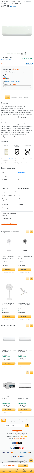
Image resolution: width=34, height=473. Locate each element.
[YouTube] (22, 448)
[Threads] (18, 448)
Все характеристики (9, 223)
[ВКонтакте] (11, 448)
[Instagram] (20, 448)
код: (13, 6)
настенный (20, 176)
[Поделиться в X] (19, 443)
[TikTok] (16, 448)
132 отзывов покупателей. (19, 438)
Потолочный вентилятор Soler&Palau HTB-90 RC (24, 304)
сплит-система (21, 172)
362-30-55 (17, 430)
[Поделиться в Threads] (21, 443)
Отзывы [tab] (20, 97)
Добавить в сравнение (7, 64)
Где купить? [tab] (26, 97)
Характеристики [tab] (14, 97)
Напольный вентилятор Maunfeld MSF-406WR (8, 304)
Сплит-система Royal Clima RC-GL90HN (8, 350)
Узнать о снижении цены (6, 59)
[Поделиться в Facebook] (15, 443)
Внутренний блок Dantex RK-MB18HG (9, 397)
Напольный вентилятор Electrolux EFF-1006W (8, 257)
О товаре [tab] (7, 97)
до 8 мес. (5, 76)
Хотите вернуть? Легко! (12, 82)
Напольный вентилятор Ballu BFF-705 (25, 257)
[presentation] (27, 231)
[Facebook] (14, 448)
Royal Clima (11, 158)
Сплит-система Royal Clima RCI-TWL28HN (24, 350)
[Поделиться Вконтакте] (13, 443)
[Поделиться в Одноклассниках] (17, 443)
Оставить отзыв (29, 63)
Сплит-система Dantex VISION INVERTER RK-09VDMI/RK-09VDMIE (23, 398)
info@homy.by (19, 431)
